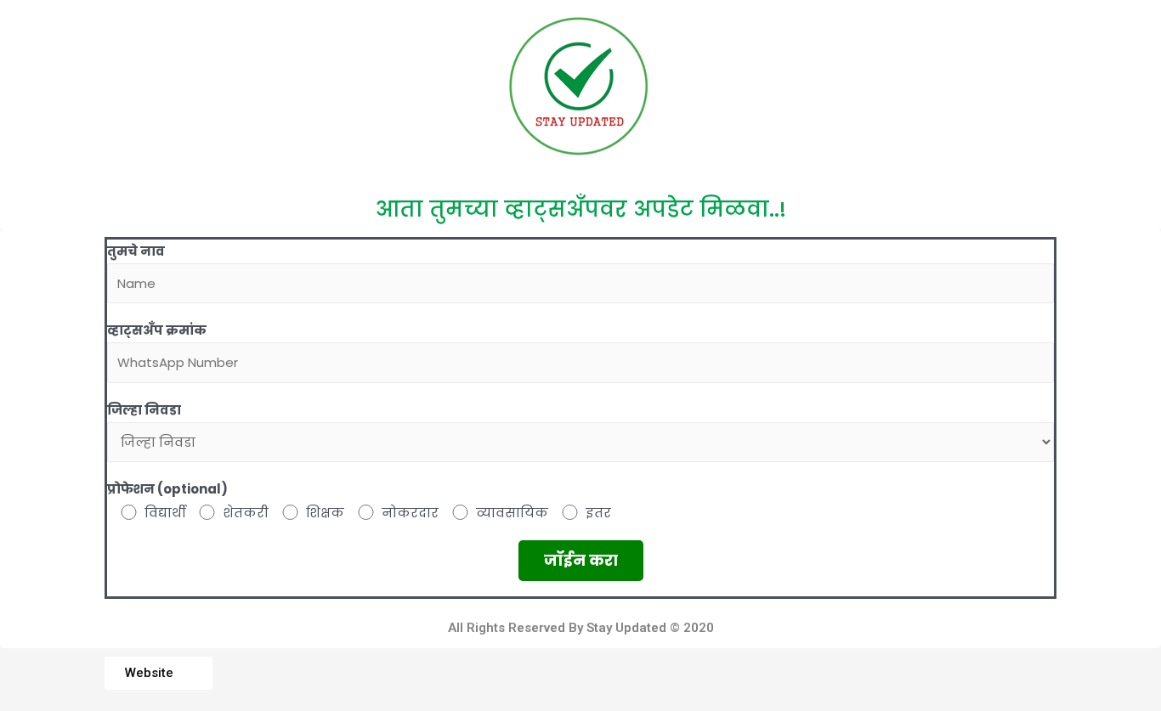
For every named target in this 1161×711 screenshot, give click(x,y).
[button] (158, 673)
